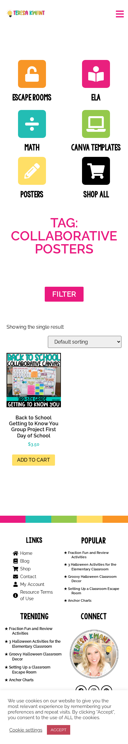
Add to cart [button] (33, 460)
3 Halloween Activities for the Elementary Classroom (92, 567)
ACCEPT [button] (58, 730)
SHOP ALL (96, 194)
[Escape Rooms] (32, 74)
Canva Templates (96, 147)
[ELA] (96, 74)
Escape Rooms (32, 97)
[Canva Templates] (96, 124)
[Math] (32, 124)
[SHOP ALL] (96, 171)
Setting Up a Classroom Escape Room (29, 669)
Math (32, 147)
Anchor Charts (79, 601)
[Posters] (32, 171)
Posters (32, 194)
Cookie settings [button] (25, 730)
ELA (96, 97)
